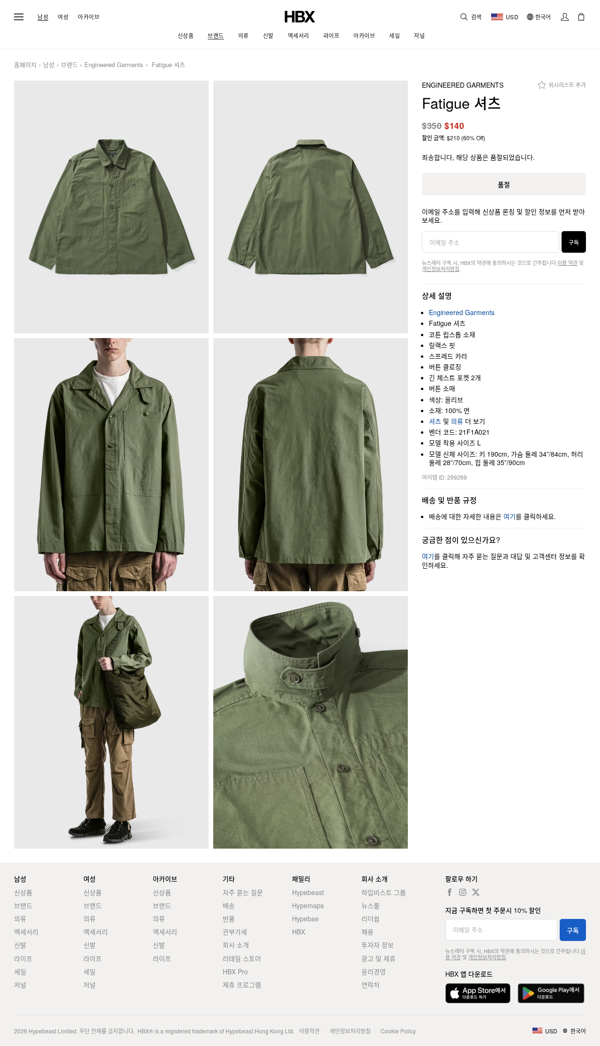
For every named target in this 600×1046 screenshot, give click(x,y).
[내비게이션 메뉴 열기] (18, 17)
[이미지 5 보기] (111, 722)
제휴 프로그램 (242, 984)
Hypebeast (308, 892)
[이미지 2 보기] (310, 207)
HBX (298, 931)
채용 (367, 931)
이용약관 (309, 1031)
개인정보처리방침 (440, 268)
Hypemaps (308, 905)
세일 (20, 971)
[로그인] (565, 17)
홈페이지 (25, 65)
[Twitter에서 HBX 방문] (476, 892)
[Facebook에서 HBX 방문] (449, 892)
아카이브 (88, 17)
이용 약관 (567, 262)
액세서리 (26, 931)
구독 (574, 242)
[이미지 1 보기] (111, 207)
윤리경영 (373, 971)
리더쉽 (370, 918)
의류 (457, 421)
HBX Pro (235, 971)
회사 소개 (236, 945)
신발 (20, 945)
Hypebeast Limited (52, 1031)
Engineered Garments (113, 65)
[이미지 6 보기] (310, 722)
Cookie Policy (398, 1031)
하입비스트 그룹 (383, 892)
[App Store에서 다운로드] (477, 993)
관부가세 (235, 931)
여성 (63, 17)
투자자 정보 (377, 945)
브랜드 (69, 65)
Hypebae (305, 918)
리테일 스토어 (242, 958)
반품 (229, 918)
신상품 (23, 892)
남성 (43, 17)
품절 (504, 184)
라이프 (23, 958)
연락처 (370, 984)
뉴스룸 (370, 905)
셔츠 (435, 421)
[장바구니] (581, 17)
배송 (229, 905)
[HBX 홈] (300, 15)
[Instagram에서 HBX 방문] (462, 892)
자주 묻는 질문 (243, 892)
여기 (509, 516)
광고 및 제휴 (378, 958)
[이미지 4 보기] (310, 464)
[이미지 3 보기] (111, 464)
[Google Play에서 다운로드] (551, 993)
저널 (20, 984)
